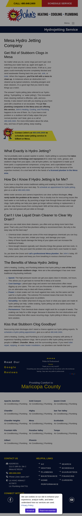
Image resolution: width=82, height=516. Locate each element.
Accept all (30, 510)
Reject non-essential (47, 510)
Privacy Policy (27, 505)
